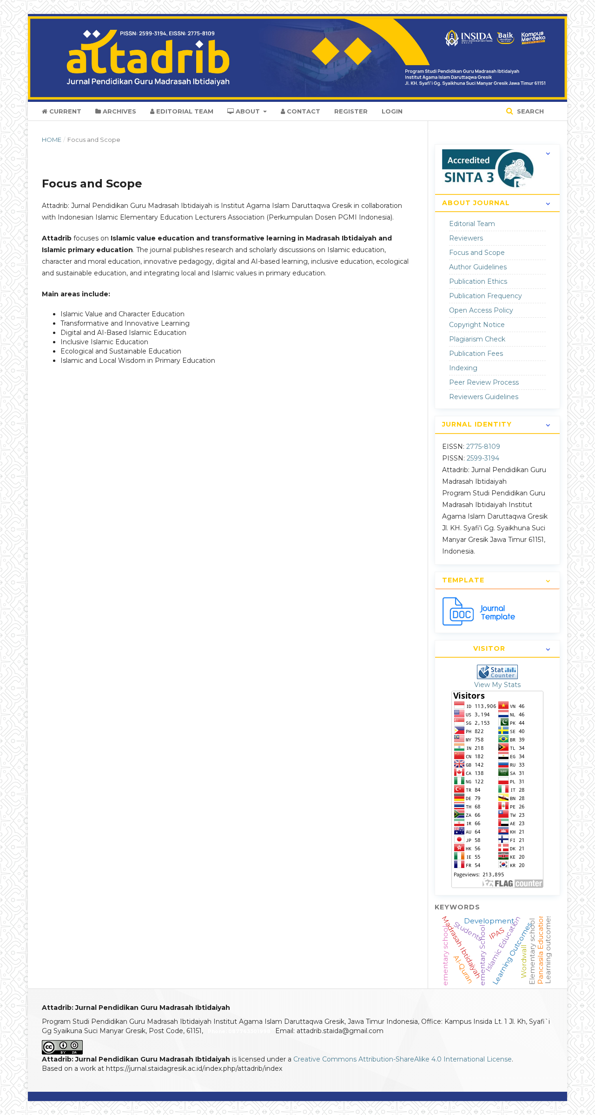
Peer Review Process (484, 382)
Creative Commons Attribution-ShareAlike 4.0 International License (402, 1059)
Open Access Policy (481, 310)
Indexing (463, 368)
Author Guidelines (478, 267)
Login (392, 111)
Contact (302, 111)
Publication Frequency (485, 296)
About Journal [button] (476, 203)
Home (51, 139)
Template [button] (463, 580)
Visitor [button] (489, 648)
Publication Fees (476, 353)
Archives (118, 111)
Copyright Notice (477, 324)
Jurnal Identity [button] (477, 424)
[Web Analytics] (497, 672)
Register (351, 111)
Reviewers (466, 238)
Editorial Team (183, 111)
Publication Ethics (478, 281)
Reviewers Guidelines (483, 397)
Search (529, 111)
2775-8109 (483, 446)
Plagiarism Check (477, 339)
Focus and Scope (477, 252)
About (248, 111)
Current (64, 111)
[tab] (497, 179)
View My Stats (497, 685)
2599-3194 (483, 458)
